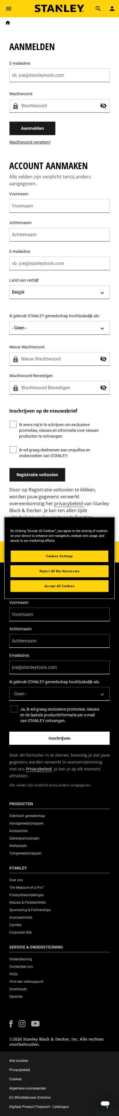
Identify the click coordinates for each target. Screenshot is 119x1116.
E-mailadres (19, 63)
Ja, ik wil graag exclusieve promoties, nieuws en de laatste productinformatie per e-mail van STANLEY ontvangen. (59, 715)
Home (8, 23)
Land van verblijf (24, 280)
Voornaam (18, 194)
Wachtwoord (20, 93)
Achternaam (20, 222)
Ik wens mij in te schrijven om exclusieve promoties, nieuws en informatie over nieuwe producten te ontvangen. (58, 430)
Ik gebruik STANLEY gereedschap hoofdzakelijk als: (54, 316)
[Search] (98, 8)
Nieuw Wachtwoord (26, 347)
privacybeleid (69, 503)
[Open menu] (8, 8)
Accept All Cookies (59, 586)
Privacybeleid (39, 769)
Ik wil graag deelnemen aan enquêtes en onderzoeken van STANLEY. (54, 453)
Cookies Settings (59, 556)
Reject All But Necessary (60, 571)
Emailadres (19, 655)
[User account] (112, 8)
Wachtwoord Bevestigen (31, 375)
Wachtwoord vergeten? (30, 142)
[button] (103, 105)
